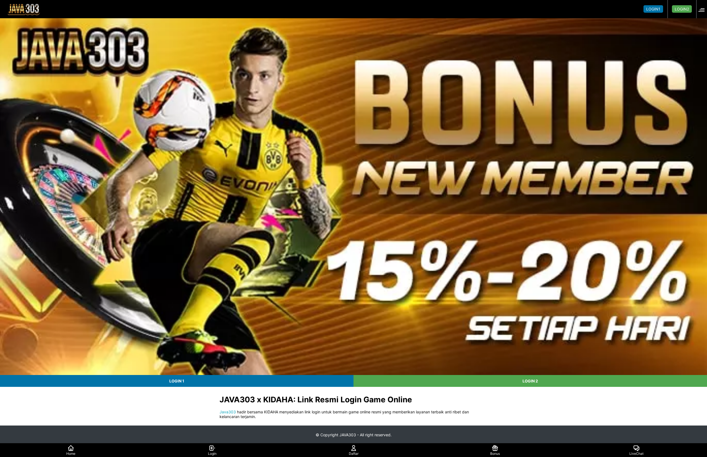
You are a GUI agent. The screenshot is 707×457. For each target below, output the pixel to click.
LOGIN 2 (530, 381)
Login (212, 453)
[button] (703, 9)
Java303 (228, 412)
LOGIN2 (682, 9)
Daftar (353, 453)
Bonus (495, 453)
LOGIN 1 (176, 381)
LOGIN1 (653, 9)
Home (70, 453)
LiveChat (636, 453)
